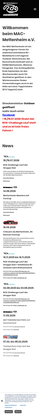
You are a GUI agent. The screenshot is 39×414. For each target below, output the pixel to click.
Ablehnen (18, 411)
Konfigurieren (8, 407)
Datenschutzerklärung (11, 405)
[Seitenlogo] (10, 9)
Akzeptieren (9, 411)
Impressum (23, 405)
